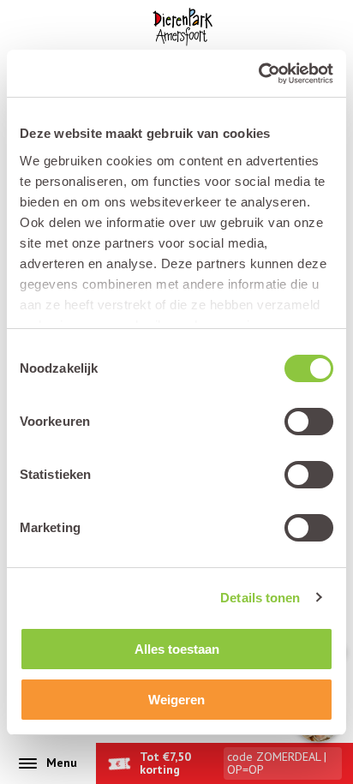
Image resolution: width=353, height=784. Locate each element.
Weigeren (176, 699)
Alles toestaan (177, 649)
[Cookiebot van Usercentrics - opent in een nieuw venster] (258, 74)
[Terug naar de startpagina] (182, 27)
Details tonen (260, 597)
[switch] (308, 421)
